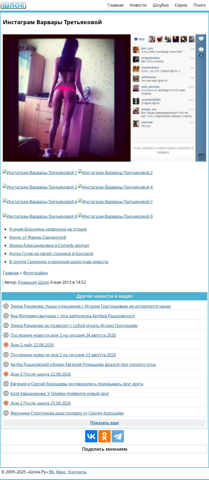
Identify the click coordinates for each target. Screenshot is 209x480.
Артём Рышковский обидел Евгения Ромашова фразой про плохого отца (83, 364)
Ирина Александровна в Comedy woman (49, 245)
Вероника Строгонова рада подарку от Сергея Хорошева (67, 413)
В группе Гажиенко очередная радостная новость (58, 261)
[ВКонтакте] (91, 436)
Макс (61, 472)
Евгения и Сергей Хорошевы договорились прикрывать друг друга (76, 384)
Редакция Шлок (33, 282)
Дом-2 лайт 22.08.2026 (32, 345)
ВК (51, 472)
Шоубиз (161, 5)
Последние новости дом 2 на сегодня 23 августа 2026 (63, 355)
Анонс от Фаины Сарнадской (37, 237)
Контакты (77, 472)
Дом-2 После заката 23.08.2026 (40, 403)
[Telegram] (118, 436)
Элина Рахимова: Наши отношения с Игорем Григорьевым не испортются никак (90, 306)
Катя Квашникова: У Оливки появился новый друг (59, 393)
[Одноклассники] (104, 436)
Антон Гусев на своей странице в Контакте (51, 253)
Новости (138, 5)
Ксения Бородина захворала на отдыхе (48, 229)
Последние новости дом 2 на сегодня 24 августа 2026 (63, 335)
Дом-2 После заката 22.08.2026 (40, 374)
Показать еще (104, 423)
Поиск (199, 5)
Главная (116, 5)
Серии (181, 5)
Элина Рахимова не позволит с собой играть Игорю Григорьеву (74, 325)
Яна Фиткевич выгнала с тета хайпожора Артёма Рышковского (72, 316)
